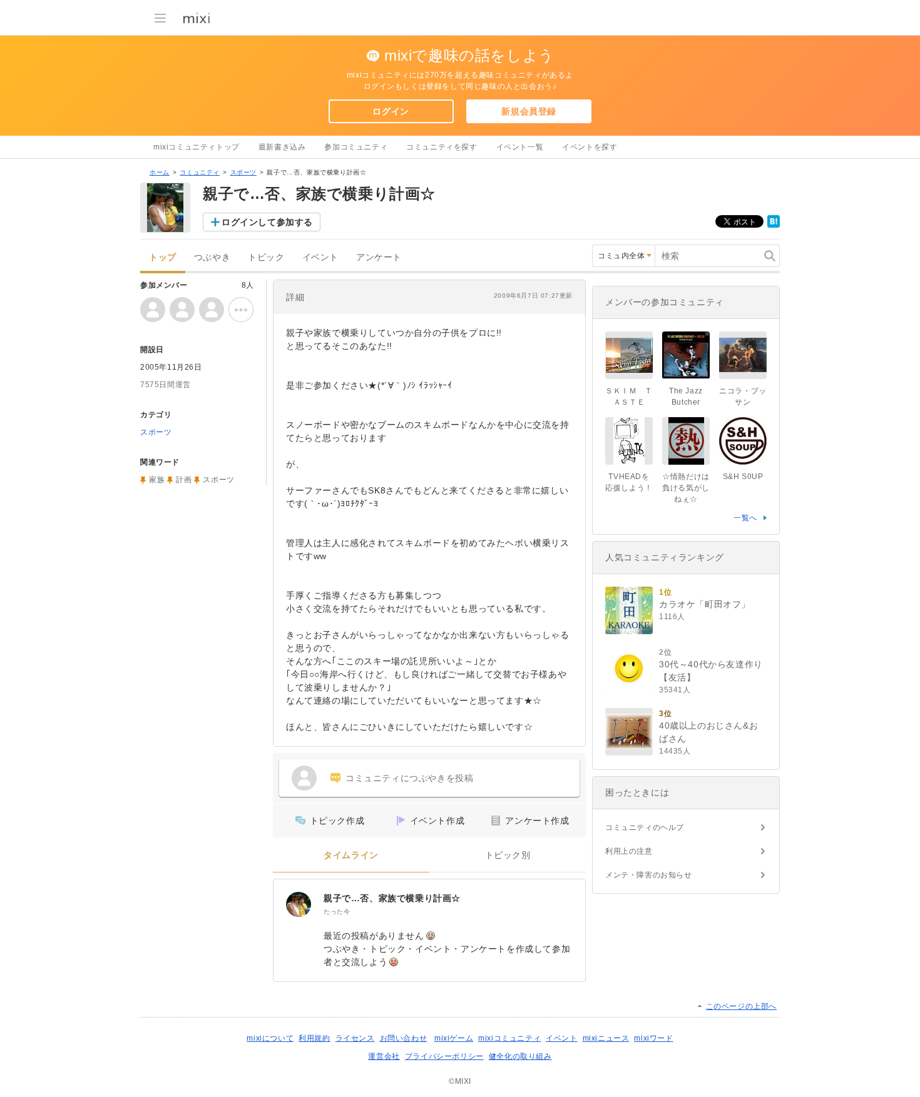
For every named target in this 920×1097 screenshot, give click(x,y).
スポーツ (243, 172)
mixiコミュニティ (509, 1038)
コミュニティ (200, 172)
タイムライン (351, 855)
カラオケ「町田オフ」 (704, 604)
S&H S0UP (743, 476)
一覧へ (745, 517)
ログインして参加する (267, 222)
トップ (162, 257)
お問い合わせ (403, 1038)
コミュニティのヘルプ (644, 827)
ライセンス (355, 1038)
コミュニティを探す (441, 147)
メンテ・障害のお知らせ (648, 875)
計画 (184, 479)
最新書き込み (282, 147)
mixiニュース (606, 1038)
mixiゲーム (453, 1038)
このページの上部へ (741, 1006)
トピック (266, 257)
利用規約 (314, 1038)
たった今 (337, 911)
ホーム (160, 172)
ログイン (390, 111)
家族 (157, 479)
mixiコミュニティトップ (196, 147)
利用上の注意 (629, 851)
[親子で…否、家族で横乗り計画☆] (298, 904)
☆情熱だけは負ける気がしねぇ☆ (686, 487)
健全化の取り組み (520, 1056)
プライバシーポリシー (444, 1056)
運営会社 (383, 1056)
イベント (320, 257)
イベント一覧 (520, 147)
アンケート (379, 257)
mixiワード (653, 1038)
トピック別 (508, 855)
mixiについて (270, 1038)
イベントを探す (589, 147)
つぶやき (212, 257)
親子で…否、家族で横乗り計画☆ (392, 898)
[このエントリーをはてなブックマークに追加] (773, 225)
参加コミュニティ (355, 147)
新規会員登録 (528, 111)
